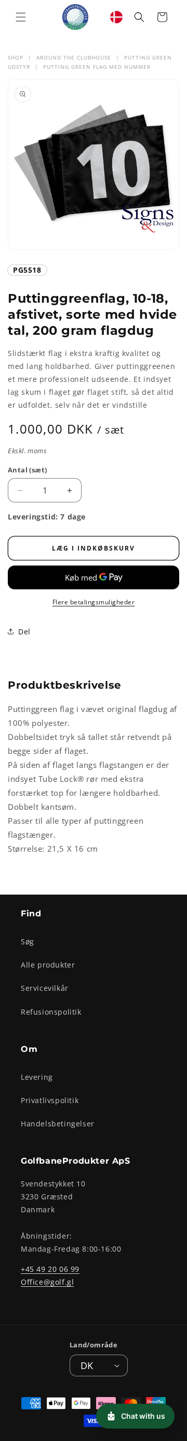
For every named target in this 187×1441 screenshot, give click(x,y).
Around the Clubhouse (73, 57)
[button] (20, 17)
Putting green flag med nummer (97, 66)
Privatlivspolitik (49, 1100)
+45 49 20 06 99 (50, 1269)
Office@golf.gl (47, 1282)
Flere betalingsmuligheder (93, 602)
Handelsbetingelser (58, 1123)
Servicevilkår (45, 988)
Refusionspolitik (51, 1012)
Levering (37, 1077)
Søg (27, 941)
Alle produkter (48, 965)
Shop (15, 57)
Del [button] (24, 631)
